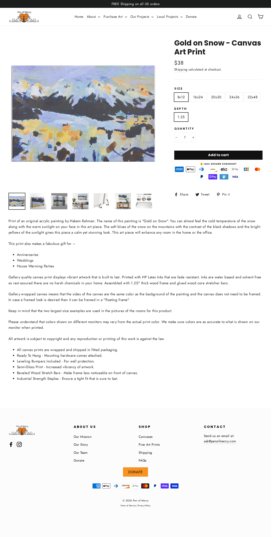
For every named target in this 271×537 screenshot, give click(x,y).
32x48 (252, 97)
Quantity (184, 128)
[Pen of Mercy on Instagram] (19, 444)
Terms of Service (128, 505)
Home (79, 16)
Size (178, 88)
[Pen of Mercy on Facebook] (11, 444)
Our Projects (140, 16)
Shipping (180, 69)
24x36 (234, 97)
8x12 (181, 97)
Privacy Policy (144, 505)
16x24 (198, 97)
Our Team (81, 452)
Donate (191, 16)
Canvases (145, 436)
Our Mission (83, 436)
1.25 (181, 116)
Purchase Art (114, 16)
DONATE (135, 472)
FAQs (143, 460)
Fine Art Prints (149, 444)
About (92, 16)
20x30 (216, 97)
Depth (180, 109)
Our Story (81, 444)
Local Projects (168, 16)
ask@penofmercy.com (220, 441)
